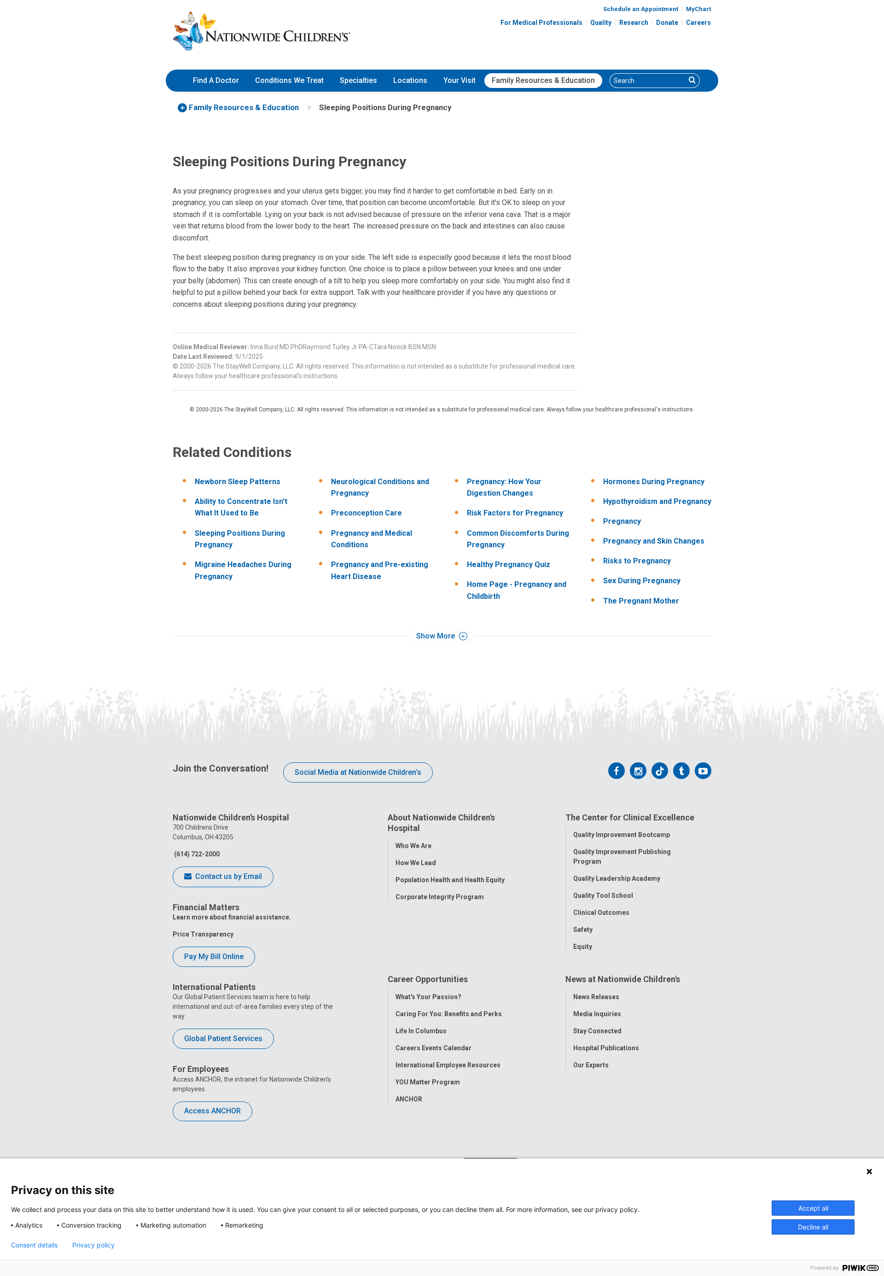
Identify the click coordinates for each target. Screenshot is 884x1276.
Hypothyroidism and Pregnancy (657, 501)
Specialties (358, 80)
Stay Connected (597, 1031)
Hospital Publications (606, 1048)
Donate (667, 22)
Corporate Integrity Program (439, 897)
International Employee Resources (447, 1065)
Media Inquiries (597, 1014)
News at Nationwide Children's (622, 979)
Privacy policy (93, 1245)
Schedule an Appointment (640, 9)
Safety (583, 929)
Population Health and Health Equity (450, 880)
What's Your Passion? (428, 997)
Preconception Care (366, 513)
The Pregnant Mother (641, 601)
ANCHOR (408, 1099)
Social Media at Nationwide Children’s (358, 772)
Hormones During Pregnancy (653, 481)
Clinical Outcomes (601, 912)
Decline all (813, 1227)
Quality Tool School (603, 895)
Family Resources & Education (543, 80)
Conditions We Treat (289, 80)
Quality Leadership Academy (616, 878)
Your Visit (459, 80)
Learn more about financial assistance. (232, 917)
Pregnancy (622, 521)
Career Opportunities (428, 979)
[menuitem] (216, 80)
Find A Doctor (216, 80)
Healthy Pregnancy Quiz (508, 564)
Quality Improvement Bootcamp (621, 834)
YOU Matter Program (427, 1082)
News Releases (596, 997)
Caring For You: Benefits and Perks (448, 1014)
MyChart (698, 9)
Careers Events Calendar (433, 1048)
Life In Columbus (421, 1031)
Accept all (813, 1208)
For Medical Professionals (541, 22)
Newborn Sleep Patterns (237, 481)
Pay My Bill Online (214, 956)
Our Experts (591, 1065)
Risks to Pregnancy (637, 560)
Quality (600, 22)
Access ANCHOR (212, 1110)
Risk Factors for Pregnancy (515, 513)
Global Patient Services (223, 1038)
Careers (698, 22)
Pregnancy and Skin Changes (653, 541)
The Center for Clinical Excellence (629, 817)
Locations (410, 80)
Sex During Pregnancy (641, 580)
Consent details (34, 1245)
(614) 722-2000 (196, 854)
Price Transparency (203, 934)
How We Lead (415, 862)
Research (633, 22)
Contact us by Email (227, 876)
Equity (582, 946)
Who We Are (413, 845)
